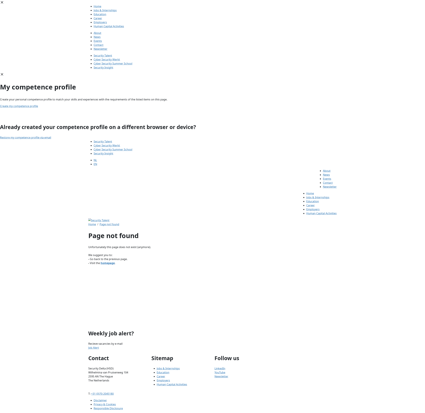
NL (95, 160)
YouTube (219, 372)
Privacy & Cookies (105, 404)
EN (95, 164)
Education (100, 14)
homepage (108, 263)
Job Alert (93, 347)
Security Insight (103, 67)
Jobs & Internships (105, 10)
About (97, 33)
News (97, 37)
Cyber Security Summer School (113, 63)
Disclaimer (100, 400)
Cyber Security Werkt (107, 59)
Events (98, 41)
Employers (100, 22)
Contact (98, 45)
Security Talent (103, 55)
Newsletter (100, 49)
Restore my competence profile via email (25, 137)
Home (97, 6)
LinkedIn (219, 368)
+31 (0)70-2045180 (102, 394)
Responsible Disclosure (108, 408)
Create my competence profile (19, 106)
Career (98, 18)
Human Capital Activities (109, 26)
